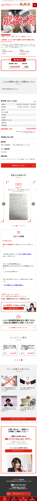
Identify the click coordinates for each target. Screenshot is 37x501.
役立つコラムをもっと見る (18, 418)
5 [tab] (17, 225)
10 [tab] (24, 225)
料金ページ (27, 132)
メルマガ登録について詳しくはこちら (18, 327)
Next (33, 204)
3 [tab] (15, 225)
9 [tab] (23, 225)
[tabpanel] (18, 201)
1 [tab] (12, 225)
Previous (4, 204)
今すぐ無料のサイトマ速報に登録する (13, 285)
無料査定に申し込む (18, 165)
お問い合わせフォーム (18, 450)
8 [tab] (21, 225)
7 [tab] (20, 225)
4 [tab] (16, 225)
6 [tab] (19, 225)
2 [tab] (13, 225)
